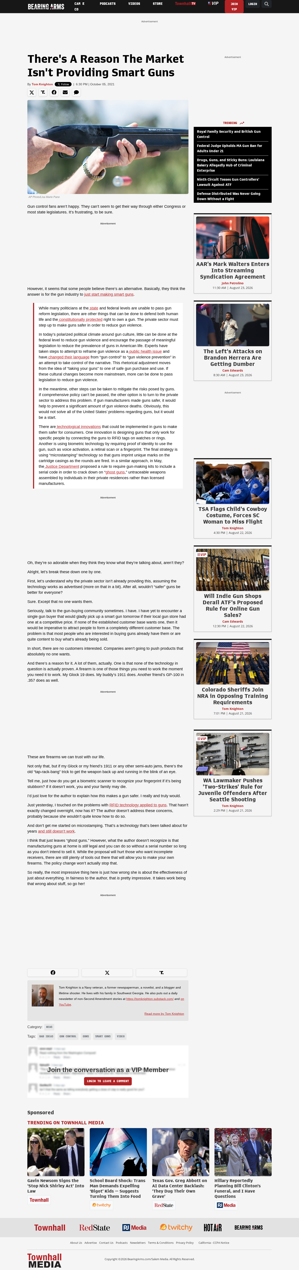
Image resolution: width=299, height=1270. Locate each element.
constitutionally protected (80, 319)
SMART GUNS (103, 1036)
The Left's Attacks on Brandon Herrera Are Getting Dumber (232, 357)
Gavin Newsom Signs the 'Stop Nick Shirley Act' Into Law (55, 1185)
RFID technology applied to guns (138, 805)
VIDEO (121, 1036)
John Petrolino (233, 283)
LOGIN (252, 4)
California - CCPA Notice (214, 1243)
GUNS (86, 1036)
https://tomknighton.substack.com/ (150, 999)
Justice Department (61, 466)
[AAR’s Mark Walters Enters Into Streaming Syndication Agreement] (232, 237)
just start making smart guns (109, 294)
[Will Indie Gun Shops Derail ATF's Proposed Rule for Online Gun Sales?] (232, 569)
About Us (76, 1243)
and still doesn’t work (56, 831)
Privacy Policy (185, 1243)
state (93, 308)
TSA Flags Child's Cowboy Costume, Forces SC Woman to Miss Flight (232, 515)
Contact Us (106, 1243)
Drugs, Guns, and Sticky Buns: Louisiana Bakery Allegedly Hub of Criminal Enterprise (230, 165)
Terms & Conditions (161, 1243)
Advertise (90, 1243)
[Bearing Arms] (46, 6)
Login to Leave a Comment (108, 1081)
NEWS (49, 1027)
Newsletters (138, 1243)
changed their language (68, 357)
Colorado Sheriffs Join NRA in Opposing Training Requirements (232, 696)
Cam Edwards (232, 370)
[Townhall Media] (44, 1260)
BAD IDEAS (46, 1036)
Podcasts (122, 1243)
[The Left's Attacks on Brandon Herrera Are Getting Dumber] (232, 325)
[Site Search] (267, 4)
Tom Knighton (42, 84)
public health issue (145, 351)
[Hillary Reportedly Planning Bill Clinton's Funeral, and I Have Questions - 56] (243, 1152)
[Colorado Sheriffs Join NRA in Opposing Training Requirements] (232, 663)
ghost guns (115, 472)
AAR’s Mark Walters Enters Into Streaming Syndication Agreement (232, 270)
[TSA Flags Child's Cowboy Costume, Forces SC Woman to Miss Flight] (232, 482)
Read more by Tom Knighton (164, 1013)
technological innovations (78, 426)
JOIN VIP (234, 6)
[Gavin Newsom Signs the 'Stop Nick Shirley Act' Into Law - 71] (55, 1152)
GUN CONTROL (68, 1036)
